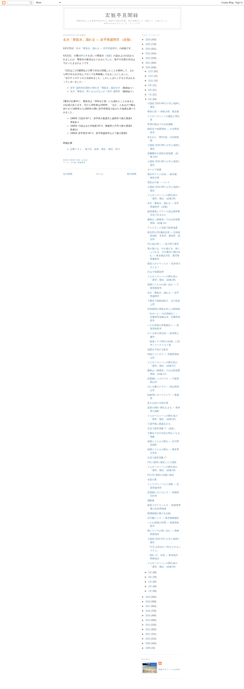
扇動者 (150, 500)
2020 (148, 67)
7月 (150, 94)
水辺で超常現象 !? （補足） (161, 428)
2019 (148, 597)
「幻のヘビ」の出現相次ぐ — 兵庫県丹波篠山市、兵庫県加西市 (163, 317)
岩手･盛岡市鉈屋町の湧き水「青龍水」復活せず (95, 87)
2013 (148, 624)
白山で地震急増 (155, 271)
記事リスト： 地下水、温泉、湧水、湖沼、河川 (95, 149)
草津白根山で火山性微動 (160, 124)
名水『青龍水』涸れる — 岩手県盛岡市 (96, 48)
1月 (150, 591)
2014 (148, 620)
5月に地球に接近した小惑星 (161, 462)
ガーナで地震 (154, 169)
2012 (148, 629)
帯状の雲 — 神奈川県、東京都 (163, 111)
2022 (148, 58)
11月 (151, 76)
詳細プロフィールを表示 (169, 669)
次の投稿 (67, 174)
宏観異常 (82, 162)
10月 (151, 80)
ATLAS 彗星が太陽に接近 (160, 475)
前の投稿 (131, 174)
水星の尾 (152, 479)
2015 (148, 615)
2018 (148, 601)
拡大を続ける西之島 (157, 403)
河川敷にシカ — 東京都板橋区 (163, 518)
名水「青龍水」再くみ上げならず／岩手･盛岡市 (95, 91)
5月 (150, 572)
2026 (148, 39)
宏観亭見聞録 (122, 15)
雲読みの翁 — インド (158, 182)
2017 (148, 606)
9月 (150, 85)
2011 (148, 634)
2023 (148, 53)
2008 (148, 648)
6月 (150, 99)
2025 (148, 44)
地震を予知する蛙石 (157, 349)
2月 (150, 586)
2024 (148, 49)
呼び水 (84, 55)
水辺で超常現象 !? (156, 457)
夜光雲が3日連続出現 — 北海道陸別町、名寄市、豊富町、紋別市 (163, 236)
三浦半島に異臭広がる (159, 423)
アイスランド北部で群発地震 (162, 227)
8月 (150, 90)
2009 (148, 643)
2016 (148, 611)
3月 (150, 581)
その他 (73, 162)
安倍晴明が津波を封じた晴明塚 (163, 309)
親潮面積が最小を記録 (159, 513)
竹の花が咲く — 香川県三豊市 (163, 244)
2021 (148, 62)
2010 (148, 638)
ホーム (99, 174)
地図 (108, 55)
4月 (150, 577)
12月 (151, 71)
